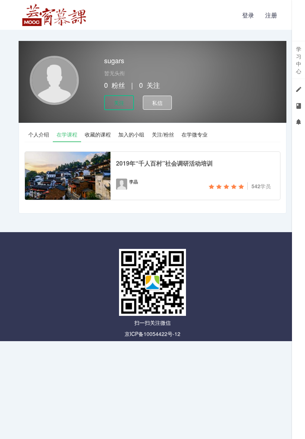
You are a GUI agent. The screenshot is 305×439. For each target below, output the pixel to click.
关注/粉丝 (163, 134)
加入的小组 (131, 134)
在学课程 (67, 134)
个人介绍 (38, 134)
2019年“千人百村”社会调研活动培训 (164, 163)
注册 (271, 15)
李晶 (133, 182)
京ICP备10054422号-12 (152, 333)
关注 (119, 102)
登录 (248, 15)
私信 (157, 102)
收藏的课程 (98, 134)
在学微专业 (195, 134)
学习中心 (298, 60)
